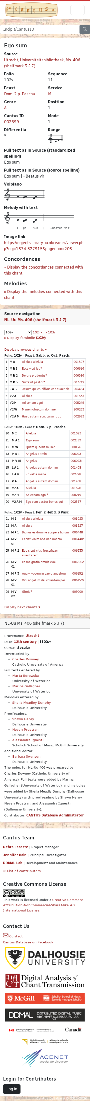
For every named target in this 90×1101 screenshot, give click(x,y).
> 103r (50, 332)
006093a (76, 461)
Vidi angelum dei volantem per (43, 580)
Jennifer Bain (15, 855)
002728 (75, 474)
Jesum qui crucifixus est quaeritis (45, 389)
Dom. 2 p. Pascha (19, 94)
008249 (79, 402)
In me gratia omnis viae (39, 562)
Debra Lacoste (15, 847)
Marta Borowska (25, 676)
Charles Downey (25, 659)
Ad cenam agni (32, 402)
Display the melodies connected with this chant (43, 294)
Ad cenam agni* (37, 495)
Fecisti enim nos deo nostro (42, 539)
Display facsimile (26, 338)
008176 (75, 447)
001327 (79, 362)
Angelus (31, 461)
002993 (79, 416)
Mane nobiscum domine (39, 409)
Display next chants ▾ (22, 607)
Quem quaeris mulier (40, 447)
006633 (77, 550)
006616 (79, 368)
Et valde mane (36, 474)
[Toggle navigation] (77, 10)
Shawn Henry (23, 719)
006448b (78, 539)
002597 (75, 501)
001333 (79, 396)
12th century (25, 642)
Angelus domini (37, 454)
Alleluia (27, 396)
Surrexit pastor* (33, 382)
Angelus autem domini (42, 467)
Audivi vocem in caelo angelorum (45, 573)
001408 (75, 467)
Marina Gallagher (26, 686)
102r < (38, 332)
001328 (75, 488)
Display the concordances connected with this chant (43, 270)
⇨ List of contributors (22, 871)
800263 (79, 409)
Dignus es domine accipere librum (45, 532)
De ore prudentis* (34, 375)
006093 (75, 454)
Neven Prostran (25, 729)
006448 (77, 532)
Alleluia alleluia (32, 362)
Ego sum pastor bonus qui (44, 501)
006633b (78, 562)
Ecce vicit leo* (32, 368)
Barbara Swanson (26, 756)
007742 (79, 382)
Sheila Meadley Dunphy (31, 703)
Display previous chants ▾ (25, 349)
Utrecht (32, 636)
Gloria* (27, 592)
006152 (77, 573)
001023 (75, 433)
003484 (79, 389)
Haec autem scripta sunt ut (41, 416)
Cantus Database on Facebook (28, 942)
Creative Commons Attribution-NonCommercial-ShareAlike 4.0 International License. (43, 905)
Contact (15, 936)
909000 (77, 592)
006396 (79, 375)
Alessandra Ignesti (28, 740)
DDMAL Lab (12, 863)
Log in (11, 1089)
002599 (11, 121)
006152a (78, 580)
